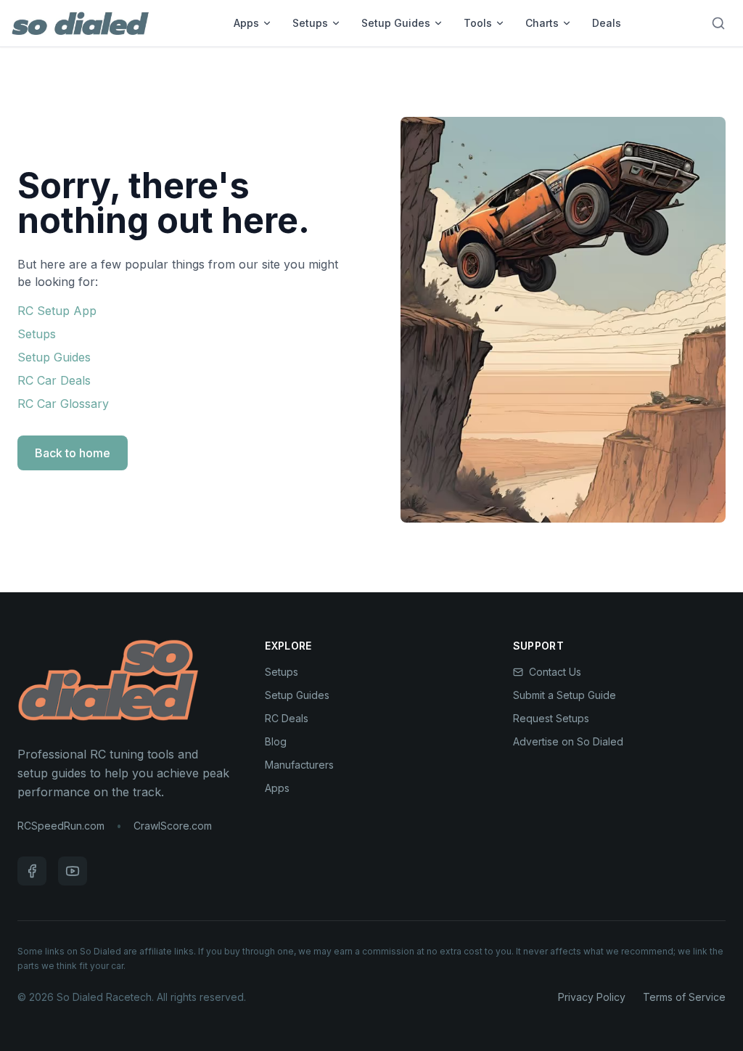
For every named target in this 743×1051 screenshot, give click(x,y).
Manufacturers (299, 764)
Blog (276, 741)
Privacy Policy (591, 997)
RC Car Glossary (63, 403)
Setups (310, 23)
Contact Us (555, 672)
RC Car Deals (54, 380)
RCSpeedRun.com (60, 825)
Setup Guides (395, 23)
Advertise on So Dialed (568, 741)
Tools (478, 23)
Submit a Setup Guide (564, 695)
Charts (542, 23)
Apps (246, 23)
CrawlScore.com (173, 825)
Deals (606, 23)
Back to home (72, 453)
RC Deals (286, 718)
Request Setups (551, 718)
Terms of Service (684, 997)
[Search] (718, 23)
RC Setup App (57, 310)
